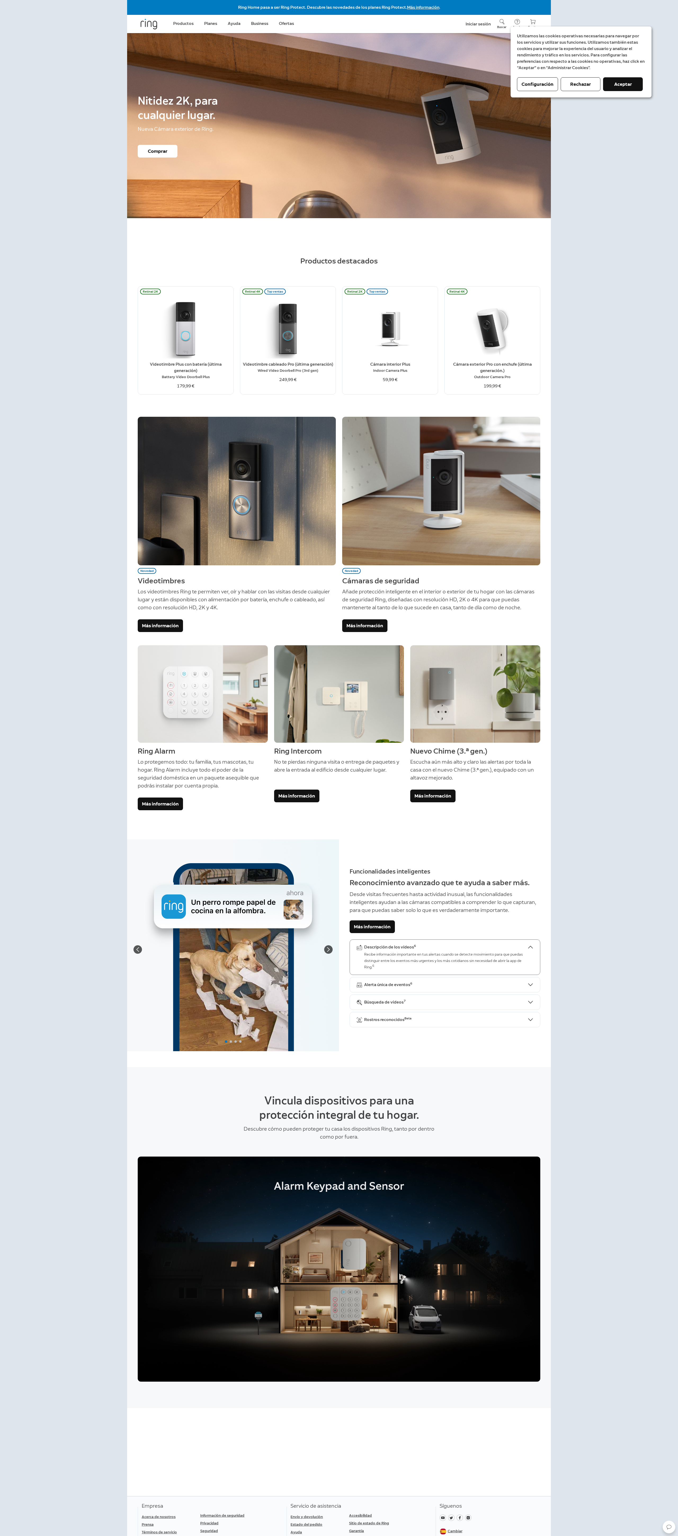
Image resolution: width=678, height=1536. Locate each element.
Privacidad (209, 1523)
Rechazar (580, 84)
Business (259, 23)
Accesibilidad (360, 1515)
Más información (423, 7)
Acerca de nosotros (159, 1517)
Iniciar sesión (478, 23)
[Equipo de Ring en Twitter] (452, 1517)
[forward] (328, 949)
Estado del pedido (306, 1524)
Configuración (537, 84)
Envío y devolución (307, 1517)
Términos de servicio (159, 1532)
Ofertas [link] (286, 23)
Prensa (148, 1524)
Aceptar (623, 84)
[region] (339, 1269)
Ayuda (296, 1532)
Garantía (356, 1531)
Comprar (157, 151)
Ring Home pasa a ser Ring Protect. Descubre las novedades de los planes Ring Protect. (322, 7)
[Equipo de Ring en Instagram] (469, 1517)
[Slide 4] (240, 1041)
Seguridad (209, 1531)
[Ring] (148, 24)
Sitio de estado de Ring (369, 1523)
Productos (183, 23)
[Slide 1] (226, 1041)
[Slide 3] (235, 1041)
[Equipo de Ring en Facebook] (461, 1517)
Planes (210, 23)
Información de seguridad (222, 1515)
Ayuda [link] (234, 23)
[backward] (137, 949)
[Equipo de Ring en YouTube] (444, 1517)
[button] (669, 1527)
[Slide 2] (231, 1041)
